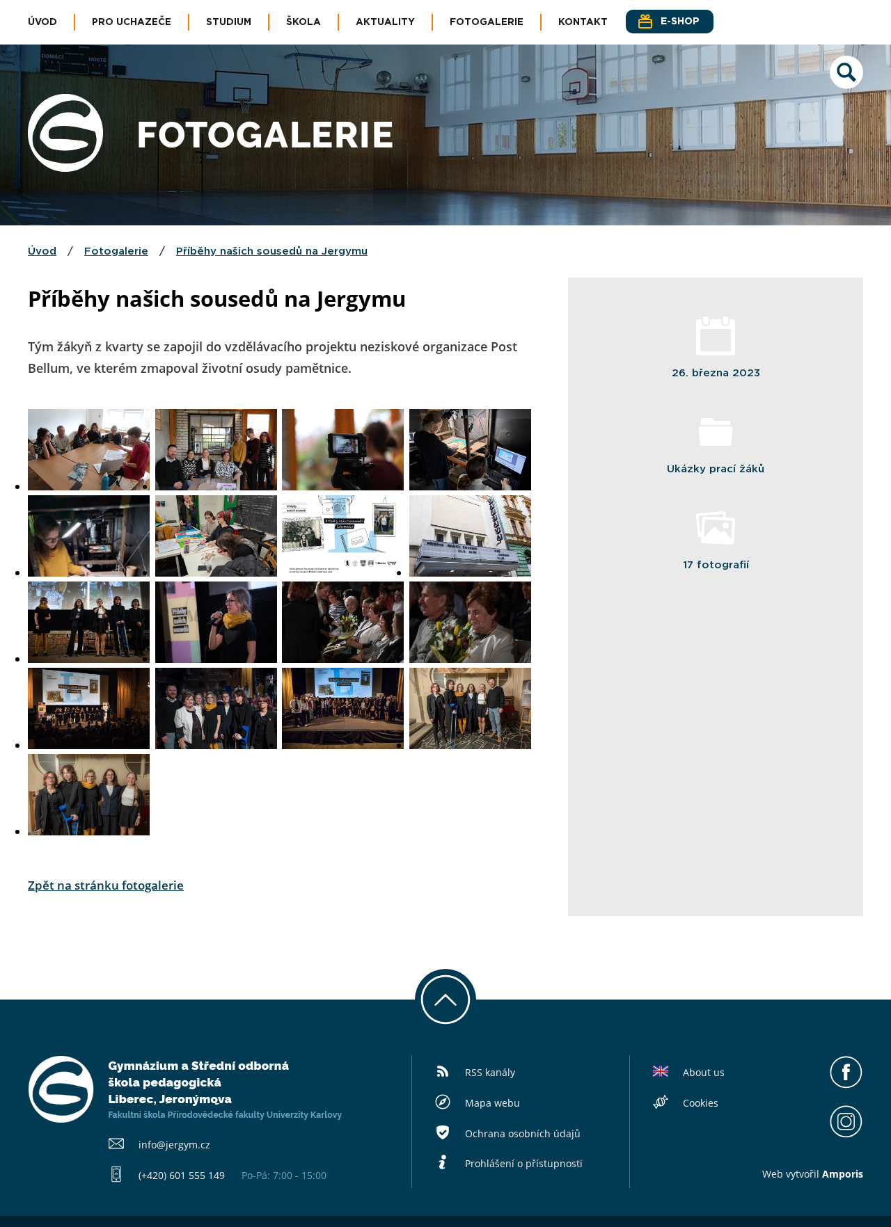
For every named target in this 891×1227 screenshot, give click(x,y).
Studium (228, 22)
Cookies (700, 1102)
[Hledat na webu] (846, 85)
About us (704, 1072)
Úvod (42, 22)
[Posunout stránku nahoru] (445, 999)
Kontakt (583, 22)
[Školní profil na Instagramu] (846, 1133)
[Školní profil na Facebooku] (846, 1085)
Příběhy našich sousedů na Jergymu (272, 251)
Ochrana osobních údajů (523, 1133)
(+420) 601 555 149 (182, 1175)
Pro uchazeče (131, 22)
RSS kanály (490, 1072)
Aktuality (385, 22)
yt (795, 1173)
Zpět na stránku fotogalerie (106, 885)
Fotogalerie (486, 22)
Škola (303, 22)
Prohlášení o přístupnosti (524, 1163)
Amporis (842, 1173)
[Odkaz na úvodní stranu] (65, 167)
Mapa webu (492, 1102)
